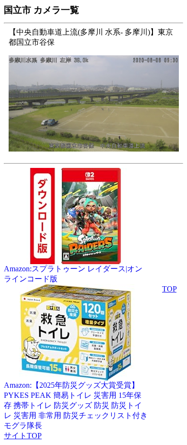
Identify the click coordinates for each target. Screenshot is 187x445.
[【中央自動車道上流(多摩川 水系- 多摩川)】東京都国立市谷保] (94, 157)
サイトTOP (23, 436)
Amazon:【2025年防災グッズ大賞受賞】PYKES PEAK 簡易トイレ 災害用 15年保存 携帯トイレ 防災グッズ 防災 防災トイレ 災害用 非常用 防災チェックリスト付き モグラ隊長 (76, 405)
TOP (169, 289)
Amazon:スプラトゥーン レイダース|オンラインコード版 (73, 274)
